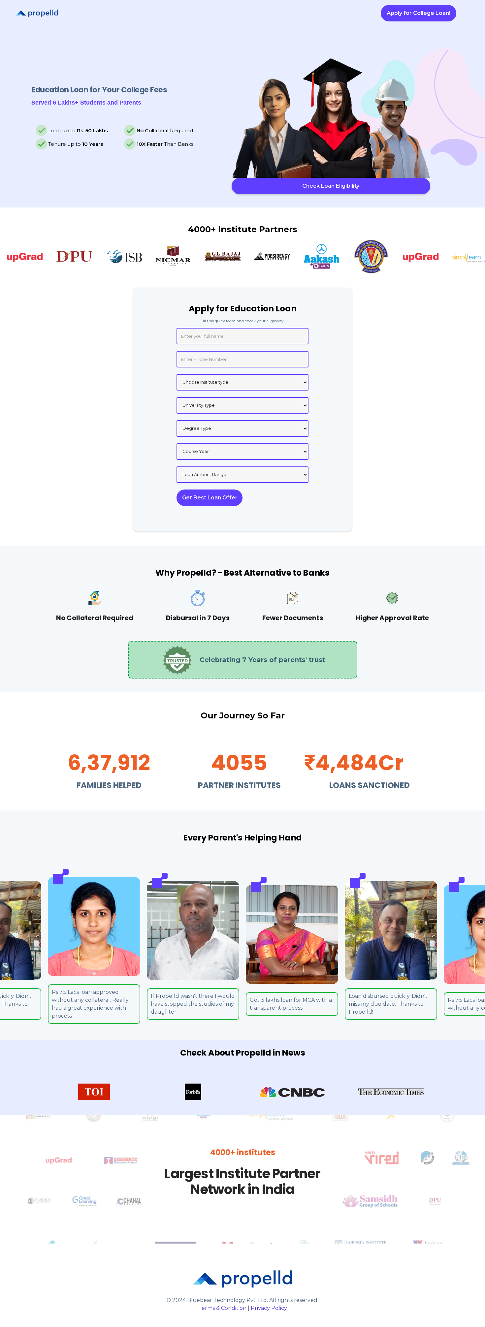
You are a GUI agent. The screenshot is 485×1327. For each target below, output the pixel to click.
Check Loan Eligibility (330, 186)
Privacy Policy (269, 1308)
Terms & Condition (222, 1308)
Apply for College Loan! (418, 13)
